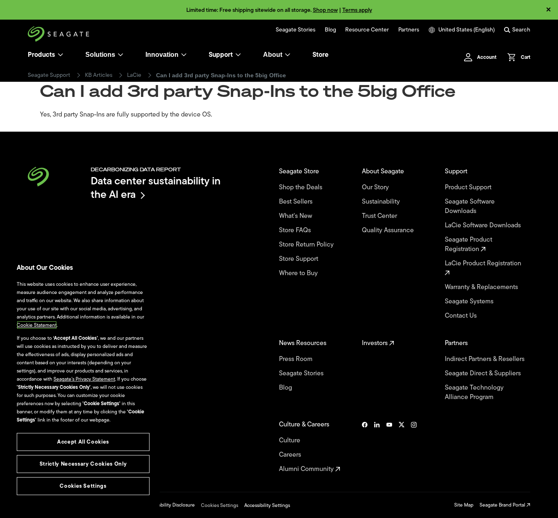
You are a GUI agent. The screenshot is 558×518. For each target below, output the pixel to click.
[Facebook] (365, 447)
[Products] (60, 54)
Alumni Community (307, 469)
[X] (401, 447)
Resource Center (367, 30)
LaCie (134, 75)
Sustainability (382, 201)
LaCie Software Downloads (483, 225)
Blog (330, 30)
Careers (291, 455)
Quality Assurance (388, 230)
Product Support (469, 187)
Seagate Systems (470, 301)
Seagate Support (49, 75)
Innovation (162, 54)
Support (221, 54)
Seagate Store (300, 171)
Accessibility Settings (267, 505)
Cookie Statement (37, 325)
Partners (408, 30)
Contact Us (461, 316)
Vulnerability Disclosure (169, 505)
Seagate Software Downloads (470, 206)
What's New (296, 216)
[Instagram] (414, 447)
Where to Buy (299, 273)
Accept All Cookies (83, 441)
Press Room (296, 359)
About (272, 54)
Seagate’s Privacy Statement (84, 379)
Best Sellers (296, 201)
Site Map (463, 505)
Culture (290, 440)
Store (320, 54)
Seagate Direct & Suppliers (483, 373)
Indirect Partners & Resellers (485, 359)
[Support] (238, 54)
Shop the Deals (302, 187)
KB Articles (98, 75)
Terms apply (357, 10)
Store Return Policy (307, 244)
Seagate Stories (295, 30)
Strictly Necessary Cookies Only (83, 464)
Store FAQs (295, 230)
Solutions (100, 54)
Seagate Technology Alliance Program (474, 392)
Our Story (376, 187)
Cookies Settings (219, 505)
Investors (375, 343)
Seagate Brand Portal (503, 505)
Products (41, 54)
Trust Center (380, 216)
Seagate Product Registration (468, 244)
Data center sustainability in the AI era (156, 187)
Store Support (299, 259)
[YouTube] (389, 447)
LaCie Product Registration (484, 264)
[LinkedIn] (377, 447)
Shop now (325, 10)
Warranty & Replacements (482, 287)
